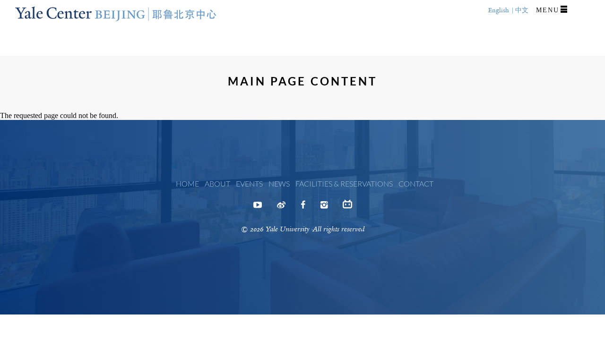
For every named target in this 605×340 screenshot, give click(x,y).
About (217, 183)
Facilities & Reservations (344, 183)
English (498, 10)
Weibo (281, 208)
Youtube (257, 208)
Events (249, 183)
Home (187, 183)
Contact (415, 183)
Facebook (303, 208)
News (279, 183)
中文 (521, 10)
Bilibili (347, 208)
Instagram (324, 208)
